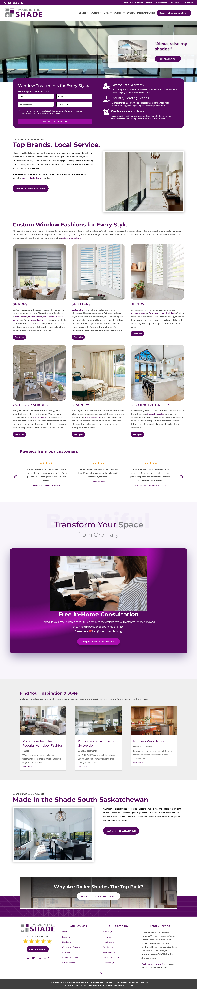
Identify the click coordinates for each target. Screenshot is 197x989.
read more (27, 766)
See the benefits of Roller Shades (97, 896)
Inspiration (175, 2)
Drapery (66, 952)
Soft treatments (92, 417)
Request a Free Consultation (55, 121)
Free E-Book (109, 952)
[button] (181, 477)
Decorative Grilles (71, 957)
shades (25, 178)
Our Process (109, 947)
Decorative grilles (155, 413)
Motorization (68, 962)
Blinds (65, 931)
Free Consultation (168, 62)
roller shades (21, 316)
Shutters (66, 942)
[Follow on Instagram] (101, 973)
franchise (129, 985)
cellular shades (35, 316)
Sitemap (144, 982)
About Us (128, 2)
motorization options (71, 238)
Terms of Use (122, 982)
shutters (39, 178)
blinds (32, 178)
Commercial (161, 2)
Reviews (139, 2)
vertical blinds (169, 313)
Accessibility (134, 982)
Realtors (150, 2)
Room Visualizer (111, 957)
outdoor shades (40, 417)
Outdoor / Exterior (71, 947)
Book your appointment (152, 964)
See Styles (19, 337)
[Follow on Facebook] (96, 973)
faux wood (154, 313)
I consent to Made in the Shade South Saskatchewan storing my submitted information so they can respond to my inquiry (52, 112)
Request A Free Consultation (98, 641)
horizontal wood (138, 313)
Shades (25, 750)
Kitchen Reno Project (150, 741)
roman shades (36, 320)
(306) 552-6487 (39, 957)
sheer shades (49, 316)
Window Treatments (87, 750)
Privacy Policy (109, 982)
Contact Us (188, 2)
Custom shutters (79, 309)
